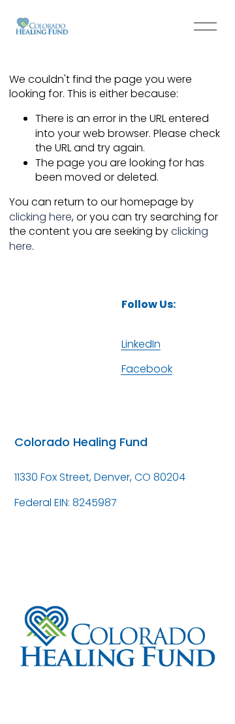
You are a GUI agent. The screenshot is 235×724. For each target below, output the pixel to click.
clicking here (40, 216)
